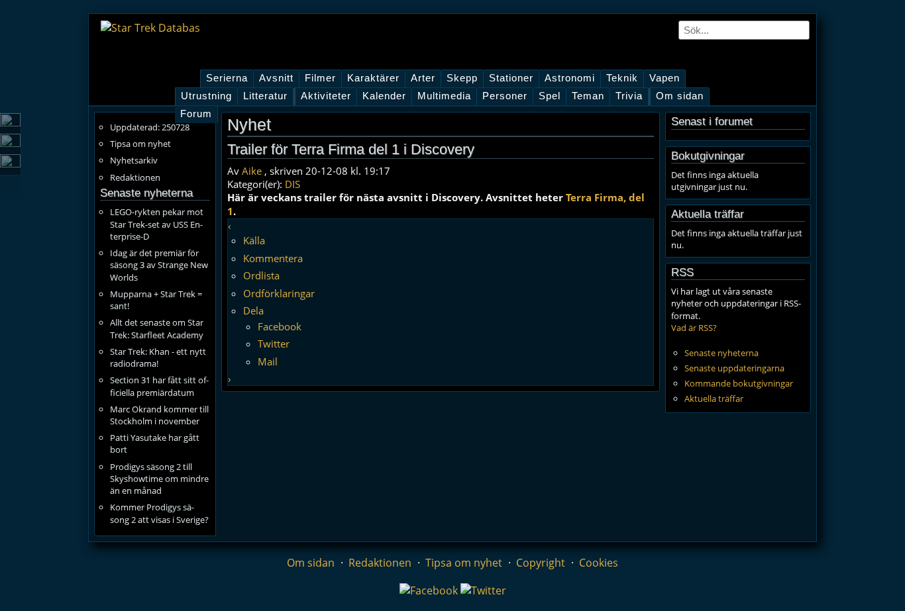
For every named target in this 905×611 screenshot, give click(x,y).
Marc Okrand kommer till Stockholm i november (159, 415)
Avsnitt (276, 78)
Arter (423, 78)
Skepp (462, 78)
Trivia (629, 96)
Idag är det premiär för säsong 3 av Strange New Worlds (159, 265)
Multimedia (444, 96)
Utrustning (206, 96)
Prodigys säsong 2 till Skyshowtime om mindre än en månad (159, 478)
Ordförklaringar (279, 293)
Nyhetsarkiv (134, 160)
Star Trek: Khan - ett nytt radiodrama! (158, 357)
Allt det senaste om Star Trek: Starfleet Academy (156, 328)
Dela (253, 310)
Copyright (540, 562)
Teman (588, 96)
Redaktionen (135, 177)
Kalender (384, 96)
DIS (292, 184)
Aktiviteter (326, 96)
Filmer (320, 78)
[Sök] (800, 30)
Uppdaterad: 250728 (149, 127)
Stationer (511, 78)
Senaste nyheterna (721, 353)
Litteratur (265, 96)
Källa (254, 240)
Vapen (664, 78)
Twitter (274, 343)
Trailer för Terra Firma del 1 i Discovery (350, 149)
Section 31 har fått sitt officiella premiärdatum (159, 386)
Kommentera (273, 258)
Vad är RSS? (694, 328)
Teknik (622, 78)
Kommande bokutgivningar (738, 383)
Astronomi (570, 78)
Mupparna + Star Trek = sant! (156, 300)
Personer (504, 96)
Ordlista (261, 275)
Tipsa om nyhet (140, 144)
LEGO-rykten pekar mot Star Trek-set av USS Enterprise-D (156, 224)
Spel (549, 96)
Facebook (279, 326)
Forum (196, 114)
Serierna (227, 78)
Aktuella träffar (713, 398)
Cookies (598, 562)
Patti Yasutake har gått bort (154, 443)
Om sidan (680, 96)
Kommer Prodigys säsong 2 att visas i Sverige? (159, 513)
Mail (268, 361)
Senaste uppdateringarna (734, 368)
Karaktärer (373, 78)
